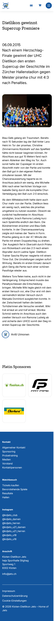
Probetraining (10, 455)
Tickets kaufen (10, 485)
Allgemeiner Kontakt (13, 447)
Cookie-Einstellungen (14, 600)
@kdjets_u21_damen (13, 527)
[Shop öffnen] (40, 5)
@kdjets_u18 (9, 535)
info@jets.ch (9, 573)
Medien (6, 459)
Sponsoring (8, 451)
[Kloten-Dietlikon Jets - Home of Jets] (5, 5)
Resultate (7, 493)
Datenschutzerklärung (15, 595)
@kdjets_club (9, 515)
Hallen (5, 497)
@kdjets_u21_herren (13, 531)
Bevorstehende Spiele (14, 489)
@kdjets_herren (11, 523)
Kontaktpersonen (12, 467)
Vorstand (7, 463)
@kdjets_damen (11, 519)
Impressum (8, 591)
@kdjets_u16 (9, 539)
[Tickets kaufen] (31, 5)
